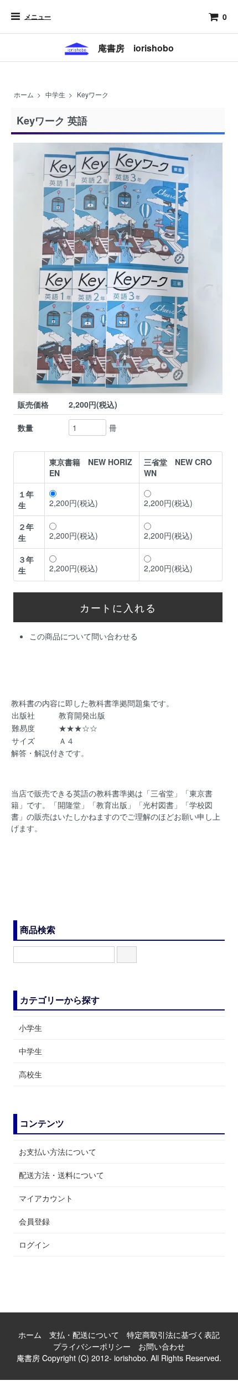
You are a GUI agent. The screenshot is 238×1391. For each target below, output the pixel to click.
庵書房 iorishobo (131, 47)
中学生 (55, 94)
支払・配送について (84, 1334)
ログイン (34, 1244)
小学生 (30, 1027)
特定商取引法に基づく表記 (173, 1334)
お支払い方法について (57, 1151)
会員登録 (34, 1221)
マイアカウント (46, 1198)
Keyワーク (92, 94)
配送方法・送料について (61, 1174)
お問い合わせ (161, 1346)
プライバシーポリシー (92, 1346)
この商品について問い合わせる (83, 636)
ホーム (24, 94)
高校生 (30, 1074)
